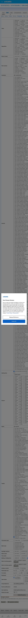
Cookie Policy (9, 313)
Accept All (14, 321)
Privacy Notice (16, 313)
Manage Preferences (14, 317)
